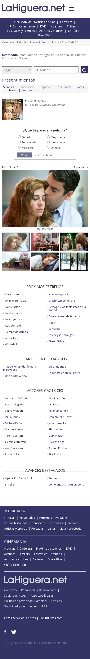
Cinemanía (8, 42)
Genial (26, 137)
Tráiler (13, 90)
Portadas (37, 528)
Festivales (56, 523)
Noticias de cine (44, 22)
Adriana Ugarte (14, 404)
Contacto (10, 590)
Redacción (28, 590)
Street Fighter (57, 341)
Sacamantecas (14, 294)
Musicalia (14, 510)
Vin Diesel (55, 404)
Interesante (58, 142)
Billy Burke (55, 454)
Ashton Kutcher (58, 448)
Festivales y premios (21, 31)
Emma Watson (14, 410)
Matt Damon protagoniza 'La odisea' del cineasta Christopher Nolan (44, 56)
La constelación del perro (64, 373)
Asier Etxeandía (58, 410)
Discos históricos (15, 523)
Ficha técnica (63, 87)
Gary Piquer (56, 435)
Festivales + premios (48, 554)
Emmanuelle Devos (61, 417)
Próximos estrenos (22, 26)
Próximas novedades (53, 518)
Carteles (73, 31)
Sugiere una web (15, 595)
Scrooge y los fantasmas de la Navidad (66, 308)
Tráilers (72, 26)
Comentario (27, 87)
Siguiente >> (81, 167)
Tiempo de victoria (16, 332)
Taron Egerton (14, 435)
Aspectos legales (42, 595)
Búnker (53, 478)
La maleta (54, 329)
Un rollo (56, 147)
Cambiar (40, 601)
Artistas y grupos (15, 528)
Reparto (45, 87)
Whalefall (11, 344)
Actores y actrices (51, 31)
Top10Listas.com (51, 618)
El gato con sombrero (62, 300)
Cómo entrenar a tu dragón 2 (67, 484)
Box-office (45, 35)
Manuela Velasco (15, 429)
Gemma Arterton (15, 442)
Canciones (39, 523)
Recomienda (47, 590)
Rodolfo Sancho (15, 454)
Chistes (31, 618)
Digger (53, 322)
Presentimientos (39, 42)
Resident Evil (13, 325)
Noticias (27, 90)
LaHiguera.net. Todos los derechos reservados (35, 643)
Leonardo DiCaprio (16, 398)
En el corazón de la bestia (65, 316)
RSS (44, 606)
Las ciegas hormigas (61, 335)
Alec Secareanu (14, 448)
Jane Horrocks (57, 423)
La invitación (12, 307)
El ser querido (57, 366)
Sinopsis (8, 87)
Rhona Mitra (56, 429)
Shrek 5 (10, 484)
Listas (52, 528)
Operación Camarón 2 (18, 478)
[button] (71, 9)
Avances (56, 26)
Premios (73, 523)
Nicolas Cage (56, 442)
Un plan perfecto (15, 300)
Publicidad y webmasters (21, 606)
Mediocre (28, 147)
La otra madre (13, 313)
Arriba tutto (12, 338)
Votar (24, 155)
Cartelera (66, 22)
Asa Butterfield (58, 398)
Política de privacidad (18, 601)
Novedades (27, 518)
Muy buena (58, 137)
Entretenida (29, 142)
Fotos (55, 42)
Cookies (56, 601)
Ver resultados (44, 155)
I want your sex (14, 319)
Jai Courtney (12, 417)
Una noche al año (16, 376)
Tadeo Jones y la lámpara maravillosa (19, 368)
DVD (43, 26)
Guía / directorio (71, 528)
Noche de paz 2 (58, 294)
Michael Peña (13, 423)
